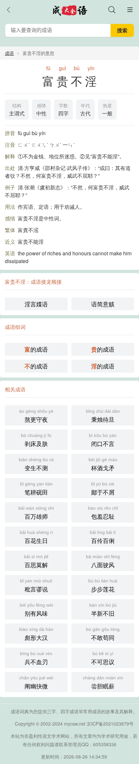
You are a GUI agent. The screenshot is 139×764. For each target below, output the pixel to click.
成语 (9, 53)
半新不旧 (103, 609)
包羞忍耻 (103, 512)
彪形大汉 (36, 634)
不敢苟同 (103, 634)
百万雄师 (36, 512)
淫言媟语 (36, 304)
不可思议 (102, 658)
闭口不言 (103, 440)
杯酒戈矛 (103, 464)
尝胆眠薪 (103, 682)
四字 (63, 110)
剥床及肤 (36, 440)
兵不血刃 (36, 658)
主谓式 (17, 110)
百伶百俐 (103, 537)
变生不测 (36, 464)
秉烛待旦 (103, 416)
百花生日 (36, 537)
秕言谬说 (36, 585)
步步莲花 (102, 585)
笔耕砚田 (36, 488)
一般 (107, 110)
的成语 (36, 349)
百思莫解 (36, 561)
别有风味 (36, 609)
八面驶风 (103, 561)
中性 (41, 110)
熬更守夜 (36, 416)
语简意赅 (102, 304)
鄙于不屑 (102, 488)
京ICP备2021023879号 (110, 723)
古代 (85, 110)
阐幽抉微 (36, 682)
